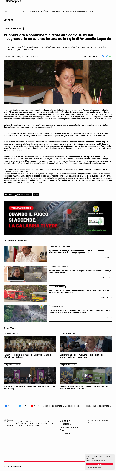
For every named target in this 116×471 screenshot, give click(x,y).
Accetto (99, 464)
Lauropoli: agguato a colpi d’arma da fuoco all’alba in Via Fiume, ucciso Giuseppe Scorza (56, 11)
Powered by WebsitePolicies (93, 467)
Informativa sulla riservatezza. (96, 461)
